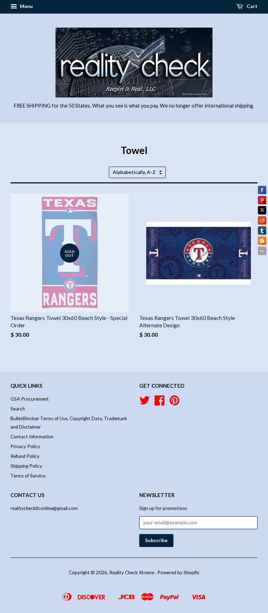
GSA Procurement (29, 399)
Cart (252, 6)
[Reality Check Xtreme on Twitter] (144, 403)
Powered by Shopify (178, 572)
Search (17, 408)
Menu (26, 6)
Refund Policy (24, 456)
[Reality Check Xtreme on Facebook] (159, 403)
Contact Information (31, 436)
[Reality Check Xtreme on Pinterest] (174, 403)
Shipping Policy (26, 466)
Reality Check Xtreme (132, 572)
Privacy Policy (25, 446)
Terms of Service (27, 476)
